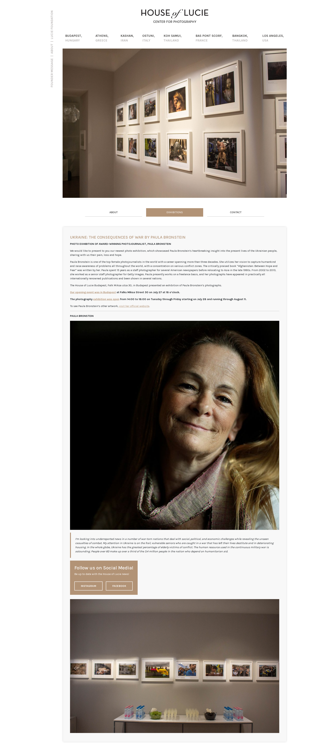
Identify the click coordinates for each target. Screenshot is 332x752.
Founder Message (52, 72)
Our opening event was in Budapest (93, 292)
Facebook (119, 586)
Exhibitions (175, 212)
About (113, 212)
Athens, (101, 38)
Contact (235, 212)
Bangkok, (240, 38)
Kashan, (127, 38)
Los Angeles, (273, 38)
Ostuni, (148, 38)
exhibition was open (106, 299)
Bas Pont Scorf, (209, 38)
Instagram (88, 586)
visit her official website (134, 306)
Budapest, (73, 38)
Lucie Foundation (52, 24)
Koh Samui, (173, 38)
